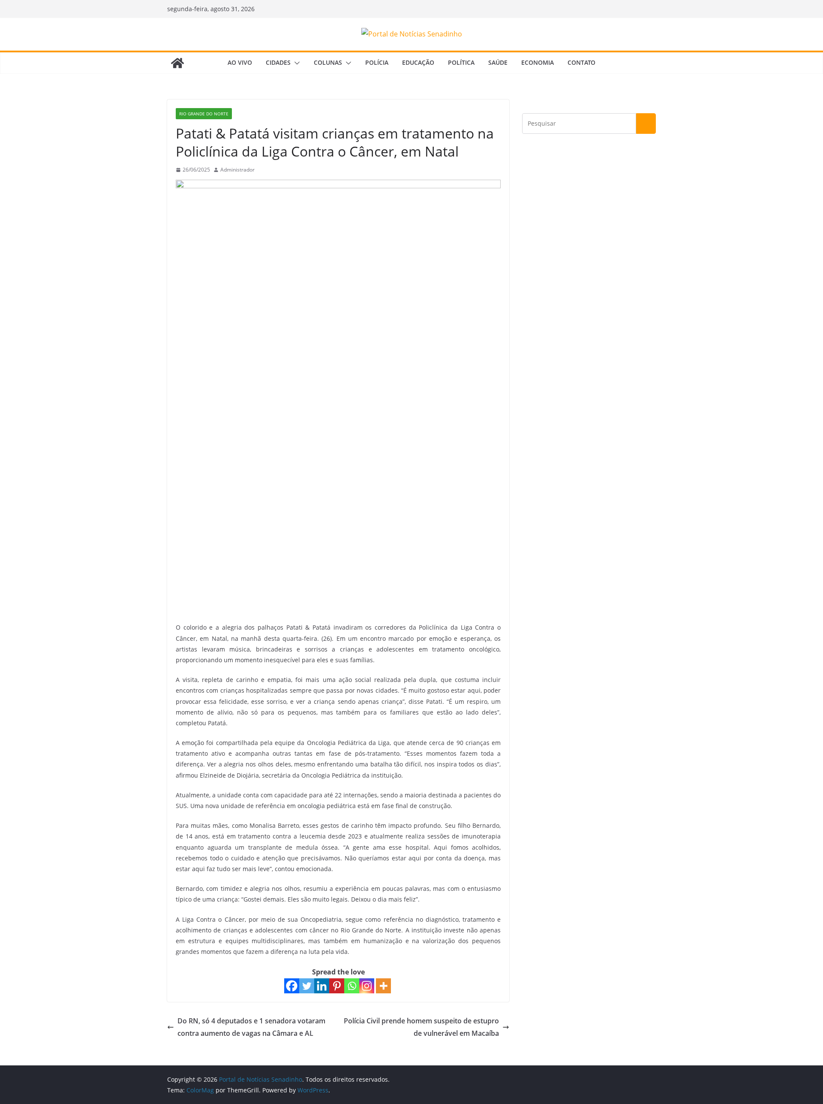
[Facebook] (291, 985)
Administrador (237, 169)
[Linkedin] (321, 985)
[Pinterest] (336, 985)
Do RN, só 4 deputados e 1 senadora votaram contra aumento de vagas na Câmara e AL (251, 1027)
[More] (383, 985)
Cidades (278, 62)
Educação (418, 62)
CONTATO (581, 62)
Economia (537, 62)
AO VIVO (240, 62)
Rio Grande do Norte (203, 114)
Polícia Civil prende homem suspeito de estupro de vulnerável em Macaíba (421, 1027)
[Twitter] (306, 985)
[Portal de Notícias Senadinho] (177, 63)
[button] (295, 63)
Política (461, 62)
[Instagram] (366, 985)
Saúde (498, 62)
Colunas (328, 62)
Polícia (376, 62)
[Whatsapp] (351, 985)
